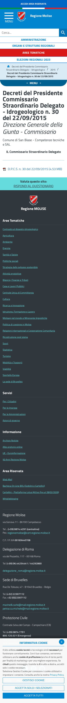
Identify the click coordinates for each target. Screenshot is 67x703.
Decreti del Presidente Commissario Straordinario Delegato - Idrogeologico (27, 68)
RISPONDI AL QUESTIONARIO (33, 186)
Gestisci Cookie (33, 680)
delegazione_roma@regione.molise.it (24, 571)
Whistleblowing (10, 498)
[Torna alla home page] (8, 66)
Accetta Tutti (33, 695)
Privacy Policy (57, 675)
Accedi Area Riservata (33, 4)
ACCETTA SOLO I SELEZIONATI (33, 687)
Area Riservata (13, 471)
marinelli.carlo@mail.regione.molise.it (24, 605)
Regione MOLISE (33, 208)
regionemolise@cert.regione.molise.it (29, 533)
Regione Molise (41, 15)
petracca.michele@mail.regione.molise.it (26, 608)
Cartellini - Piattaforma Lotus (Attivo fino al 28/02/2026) (31, 492)
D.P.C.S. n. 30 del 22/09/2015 (35, 169)
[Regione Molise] (21, 17)
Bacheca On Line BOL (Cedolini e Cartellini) (24, 486)
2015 (52, 69)
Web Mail (7, 479)
